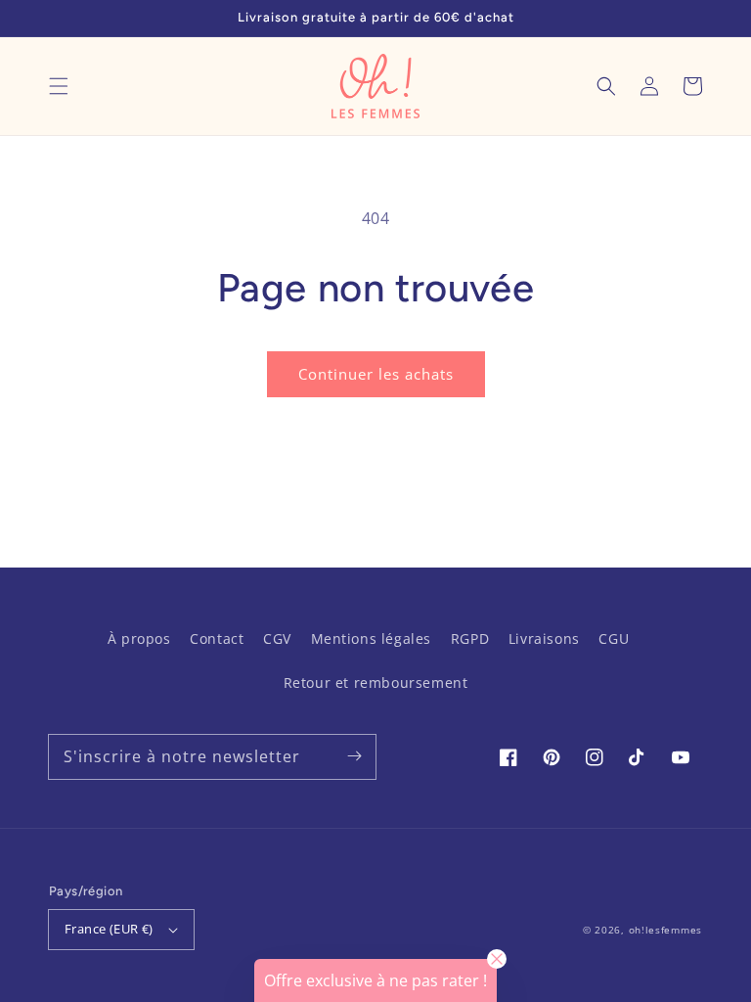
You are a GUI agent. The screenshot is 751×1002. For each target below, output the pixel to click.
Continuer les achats (376, 374)
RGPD (470, 638)
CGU (613, 638)
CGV (277, 638)
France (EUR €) (109, 928)
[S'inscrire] (354, 756)
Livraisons (544, 638)
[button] (58, 86)
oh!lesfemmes (665, 929)
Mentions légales (371, 638)
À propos (139, 638)
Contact (216, 638)
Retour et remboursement (376, 682)
